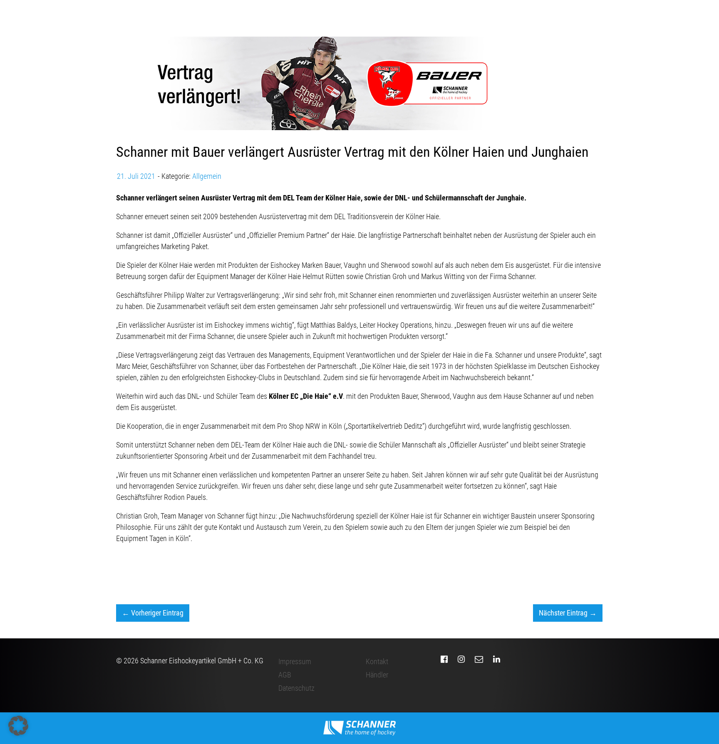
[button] (18, 725)
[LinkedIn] (496, 659)
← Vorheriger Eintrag (152, 612)
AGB (284, 674)
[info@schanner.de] (479, 659)
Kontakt (377, 661)
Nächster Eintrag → (568, 612)
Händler (377, 674)
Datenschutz (296, 688)
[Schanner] (359, 728)
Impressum (294, 661)
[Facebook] (444, 659)
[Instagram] (461, 659)
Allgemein (206, 176)
